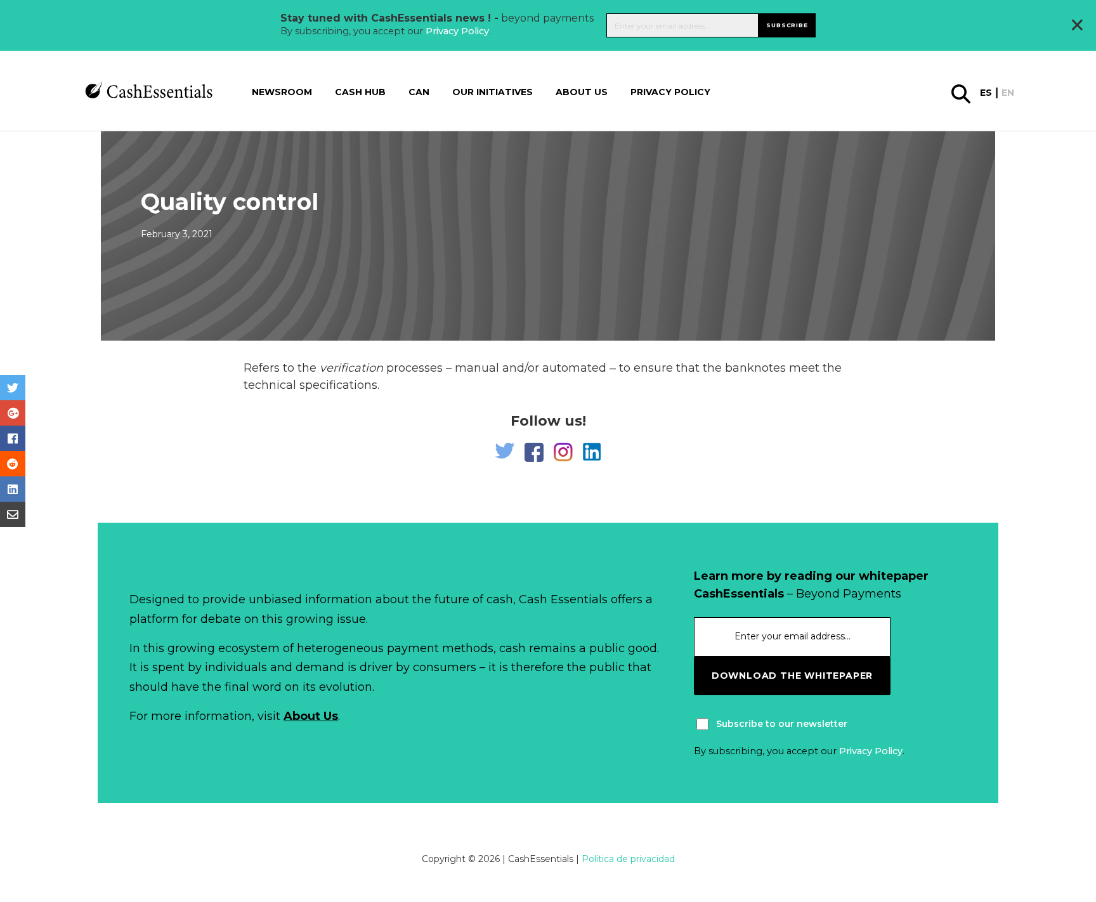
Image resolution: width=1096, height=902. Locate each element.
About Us (311, 716)
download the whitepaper (792, 675)
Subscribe (786, 25)
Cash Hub (360, 92)
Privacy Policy (457, 31)
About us (582, 92)
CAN (418, 92)
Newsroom (282, 92)
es (986, 92)
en (1007, 92)
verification (351, 368)
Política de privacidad (628, 859)
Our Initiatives (492, 92)
